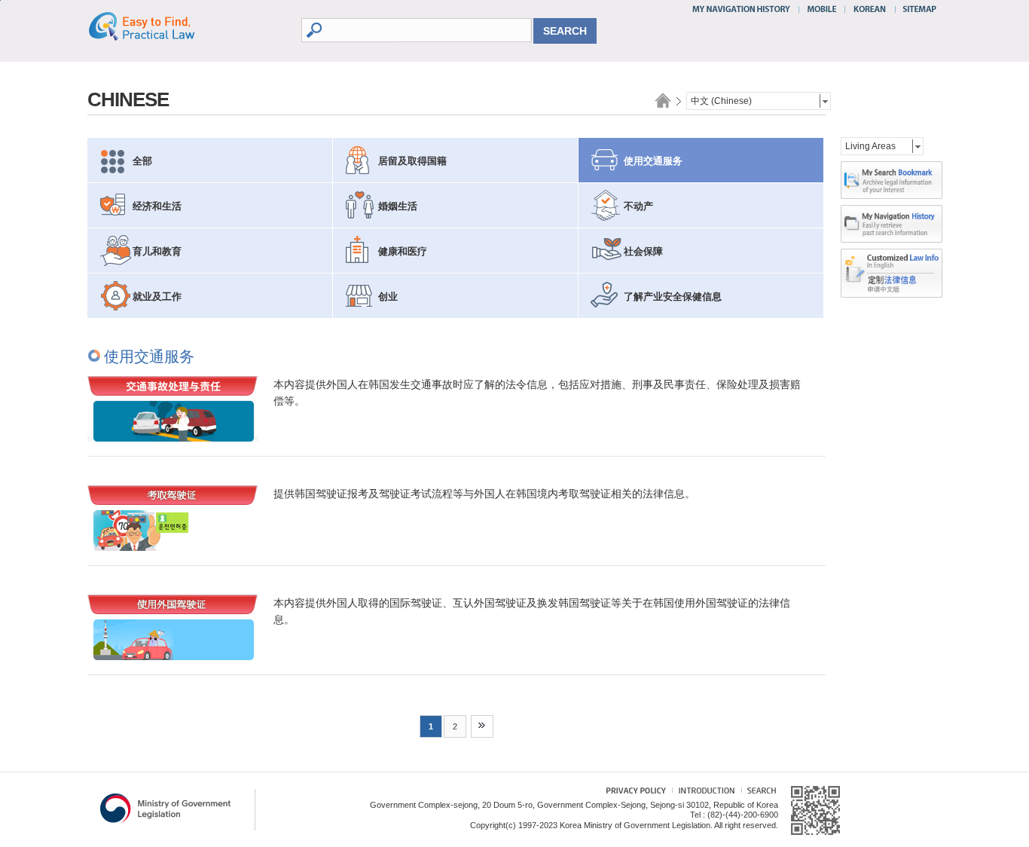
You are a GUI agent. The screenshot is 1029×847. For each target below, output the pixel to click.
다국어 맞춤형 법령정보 (891, 261)
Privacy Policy (628, 792)
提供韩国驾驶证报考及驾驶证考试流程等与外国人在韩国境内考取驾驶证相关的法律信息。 (484, 494)
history (891, 224)
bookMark (891, 180)
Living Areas (870, 146)
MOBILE (821, 9)
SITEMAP (916, 9)
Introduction (704, 792)
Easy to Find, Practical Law (156, 25)
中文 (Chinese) (721, 101)
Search (758, 792)
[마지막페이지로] (482, 726)
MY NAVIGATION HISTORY (743, 9)
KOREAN (870, 9)
